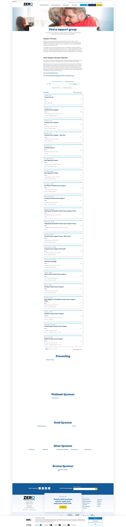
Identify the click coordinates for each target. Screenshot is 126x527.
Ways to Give (97, 2)
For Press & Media (86, 506)
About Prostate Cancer (44, 5)
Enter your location (57, 81)
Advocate (99, 504)
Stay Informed (74, 5)
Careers (98, 506)
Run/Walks (99, 501)
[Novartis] (63, 406)
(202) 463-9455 (25, 509)
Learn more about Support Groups (50, 72)
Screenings (85, 504)
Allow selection (95, 521)
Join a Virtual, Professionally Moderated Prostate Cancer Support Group (58, 75)
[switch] (50, 525)
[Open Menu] (101, 2)
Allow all (95, 518)
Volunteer (85, 508)
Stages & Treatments (56, 5)
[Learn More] (46, 433)
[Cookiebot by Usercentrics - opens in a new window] (29, 525)
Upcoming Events (86, 503)
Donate (64, 507)
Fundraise (99, 503)
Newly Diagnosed (86, 499)
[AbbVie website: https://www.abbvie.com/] (35, 454)
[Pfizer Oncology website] (63, 373)
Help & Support (66, 5)
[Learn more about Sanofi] (80, 433)
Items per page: (76, 92)
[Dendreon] (76, 454)
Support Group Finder (87, 501)
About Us (92, 2)
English (15, 1)
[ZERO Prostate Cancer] (28, 4)
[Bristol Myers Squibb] (63, 454)
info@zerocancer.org (32, 509)
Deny (95, 523)
